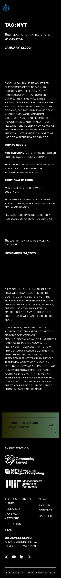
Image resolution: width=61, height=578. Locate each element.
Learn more (15, 223)
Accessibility (14, 572)
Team (9, 529)
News (43, 499)
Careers (45, 516)
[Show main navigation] (42, 8)
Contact (45, 510)
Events (44, 504)
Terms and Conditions (41, 572)
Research (12, 508)
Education (13, 524)
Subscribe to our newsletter (22, 425)
